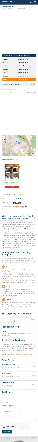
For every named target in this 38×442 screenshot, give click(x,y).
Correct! (8, 92)
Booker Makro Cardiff (8, 382)
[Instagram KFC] (18, 202)
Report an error (32, 92)
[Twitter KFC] (16, 202)
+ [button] (4, 137)
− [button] (4, 139)
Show (33, 84)
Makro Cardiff (6, 373)
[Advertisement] (19, 33)
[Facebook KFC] (14, 202)
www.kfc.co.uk (17, 198)
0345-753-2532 (17, 194)
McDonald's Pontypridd (8, 364)
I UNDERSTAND (19, 440)
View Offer (12, 187)
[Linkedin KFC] (20, 202)
